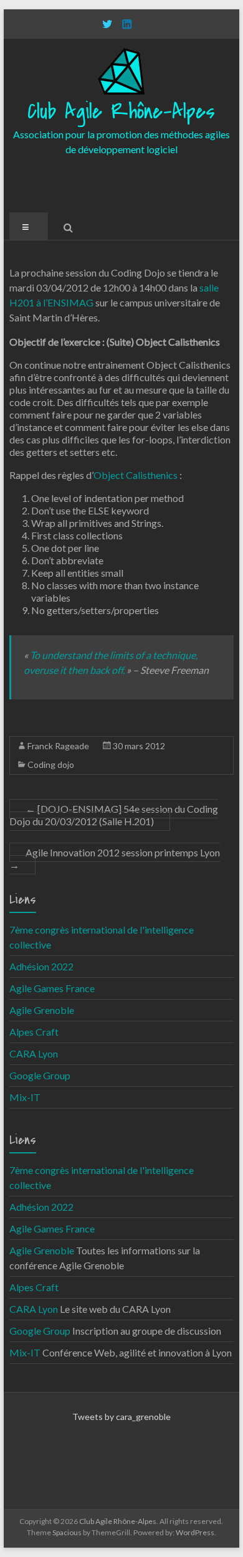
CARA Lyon (33, 1053)
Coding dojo (50, 764)
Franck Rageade (58, 746)
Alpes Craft (34, 1032)
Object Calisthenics (135, 475)
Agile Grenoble (41, 1010)
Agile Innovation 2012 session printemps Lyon (114, 858)
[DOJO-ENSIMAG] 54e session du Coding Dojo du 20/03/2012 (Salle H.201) (113, 815)
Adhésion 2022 (41, 966)
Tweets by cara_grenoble (121, 1416)
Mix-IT (24, 1097)
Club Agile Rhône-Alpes (121, 112)
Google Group (39, 1075)
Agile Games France (52, 988)
